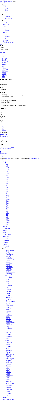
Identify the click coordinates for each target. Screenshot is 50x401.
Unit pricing (6, 247)
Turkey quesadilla (8, 320)
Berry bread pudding (4, 58)
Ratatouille (7, 309)
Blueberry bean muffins (9, 263)
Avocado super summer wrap (9, 277)
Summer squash (8, 221)
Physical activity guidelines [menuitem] (6, 23)
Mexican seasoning (8, 346)
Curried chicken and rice (9, 289)
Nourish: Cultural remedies (6, 236)
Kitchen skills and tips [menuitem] (5, 15)
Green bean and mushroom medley (10, 354)
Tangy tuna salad (8, 338)
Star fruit (7, 191)
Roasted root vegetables (9, 362)
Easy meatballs (8, 292)
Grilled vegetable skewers (9, 355)
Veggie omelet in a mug (9, 274)
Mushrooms (7, 213)
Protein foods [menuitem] (6, 8)
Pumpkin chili (7, 307)
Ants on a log (3, 53)
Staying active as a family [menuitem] (6, 24)
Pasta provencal (8, 303)
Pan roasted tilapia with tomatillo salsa (10, 301)
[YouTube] (25, 151)
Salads (2, 128)
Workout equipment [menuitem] (5, 26)
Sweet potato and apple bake (9, 388)
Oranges (7, 182)
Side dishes (3, 129)
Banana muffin (8, 261)
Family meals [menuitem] (4, 5)
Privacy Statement (31, 158)
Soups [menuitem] (5, 38)
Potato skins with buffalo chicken (10, 359)
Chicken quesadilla (8, 282)
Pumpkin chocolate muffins (5, 71)
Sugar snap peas (8, 220)
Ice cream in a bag (4, 68)
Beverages (3, 125)
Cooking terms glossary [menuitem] (7, 16)
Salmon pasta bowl (8, 311)
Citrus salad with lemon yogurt (9, 328)
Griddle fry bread (8, 256)
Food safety (4, 231)
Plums (7, 187)
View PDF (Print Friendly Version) (4, 136)
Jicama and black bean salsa (9, 345)
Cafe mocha (7, 251)
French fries (7, 353)
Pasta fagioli (7, 302)
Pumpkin (7, 189)
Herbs (7, 208)
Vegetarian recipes (2, 90)
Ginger (7, 206)
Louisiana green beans (8, 357)
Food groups (4, 161)
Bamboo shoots (8, 196)
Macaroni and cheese (8, 298)
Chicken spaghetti (8, 284)
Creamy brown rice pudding (5, 61)
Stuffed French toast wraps (9, 273)
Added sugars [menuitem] (6, 10)
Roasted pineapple (8, 361)
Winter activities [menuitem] (6, 21)
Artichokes (7, 195)
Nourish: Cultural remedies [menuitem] (6, 19)
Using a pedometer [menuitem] (5, 25)
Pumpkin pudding (4, 72)
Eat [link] (2, 4)
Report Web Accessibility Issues (36, 158)
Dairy (5, 162)
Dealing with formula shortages (6, 398)
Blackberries (7, 167)
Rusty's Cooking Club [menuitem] (5, 40)
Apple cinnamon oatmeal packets (10, 259)
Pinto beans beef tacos (8, 304)
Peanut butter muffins (8, 257)
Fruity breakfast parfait (8, 268)
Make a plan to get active (6, 239)
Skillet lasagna (7, 312)
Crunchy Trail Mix (4, 62)
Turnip (7, 224)
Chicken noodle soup (8, 393)
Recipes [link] (3, 31)
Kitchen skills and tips (5, 232)
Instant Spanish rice (8, 356)
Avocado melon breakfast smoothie (10, 250)
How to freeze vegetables (8, 234)
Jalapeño (7, 209)
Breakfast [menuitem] (6, 34)
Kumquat (7, 178)
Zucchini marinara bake (9, 324)
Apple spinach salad (8, 326)
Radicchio (7, 216)
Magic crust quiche (8, 270)
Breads (2, 126)
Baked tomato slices (8, 349)
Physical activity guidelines (6, 240)
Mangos (7, 181)
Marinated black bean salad (9, 332)
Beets (6, 197)
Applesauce (3, 56)
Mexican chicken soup (8, 394)
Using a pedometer (5, 242)
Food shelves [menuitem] (4, 28)
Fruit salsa (3, 66)
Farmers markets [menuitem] (5, 27)
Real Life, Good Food (2, 2)
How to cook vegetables (7, 233)
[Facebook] (25, 152)
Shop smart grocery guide (6, 245)
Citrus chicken (7, 287)
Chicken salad (7, 283)
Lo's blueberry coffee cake (9, 269)
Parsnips (7, 215)
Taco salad (7, 337)
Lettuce (7, 212)
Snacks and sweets (4, 48)
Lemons (7, 179)
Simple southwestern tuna (9, 336)
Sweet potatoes (8, 222)
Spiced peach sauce (4, 73)
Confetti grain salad (8, 351)
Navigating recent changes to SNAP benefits (8, 399)
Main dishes (3, 127)
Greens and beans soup (8, 297)
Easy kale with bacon (8, 352)
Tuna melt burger (8, 318)
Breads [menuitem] (5, 33)
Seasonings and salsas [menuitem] (7, 36)
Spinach (7, 219)
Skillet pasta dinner (8, 313)
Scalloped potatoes (8, 363)
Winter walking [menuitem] (6, 22)
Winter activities (6, 238)
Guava (7, 175)
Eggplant (7, 205)
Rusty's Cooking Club (5, 397)
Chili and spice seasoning (9, 342)
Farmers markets (5, 244)
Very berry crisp (3, 77)
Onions (7, 214)
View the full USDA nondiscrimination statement (6, 148)
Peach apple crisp (4, 70)
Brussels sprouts (8, 199)
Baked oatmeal (8, 260)
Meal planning (5, 235)
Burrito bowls (7, 281)
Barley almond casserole (9, 350)
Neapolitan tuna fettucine (9, 300)
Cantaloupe (7, 169)
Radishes (7, 217)
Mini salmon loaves (8, 299)
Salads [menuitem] (5, 35)
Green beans (7, 207)
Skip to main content (2, 0)
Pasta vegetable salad (8, 334)
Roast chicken (7, 310)
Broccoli (7, 198)
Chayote (7, 202)
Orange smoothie (8, 253)
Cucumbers (7, 204)
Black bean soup (8, 392)
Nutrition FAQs (5, 230)
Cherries (7, 170)
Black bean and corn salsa (9, 341)
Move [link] (2, 20)
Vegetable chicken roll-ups (9, 321)
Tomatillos (7, 223)
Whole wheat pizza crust (9, 258)
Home (2, 159)
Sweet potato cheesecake (5, 75)
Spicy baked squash (4, 74)
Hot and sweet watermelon (5, 67)
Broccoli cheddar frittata (9, 266)
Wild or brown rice (8, 366)
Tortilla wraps (3, 76)
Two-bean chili (8, 395)
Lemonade (7, 252)
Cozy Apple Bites (4, 60)
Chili (6, 286)
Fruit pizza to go (4, 65)
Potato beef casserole (8, 306)
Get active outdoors (5, 237)
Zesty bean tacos (8, 323)
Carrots (7, 200)
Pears (6, 185)
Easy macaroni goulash (8, 291)
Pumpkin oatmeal (8, 271)
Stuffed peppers (8, 317)
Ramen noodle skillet (8, 308)
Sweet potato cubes (8, 364)
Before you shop (7, 246)
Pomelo (7, 188)
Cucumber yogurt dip (8, 344)
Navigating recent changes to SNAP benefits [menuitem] (8, 42)
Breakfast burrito (8, 265)
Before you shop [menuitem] (7, 29)
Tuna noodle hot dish (8, 319)
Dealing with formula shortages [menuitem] (6, 41)
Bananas (7, 166)
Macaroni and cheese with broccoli (10, 358)
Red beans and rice (8, 360)
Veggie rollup (7, 390)
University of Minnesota (7, 158)
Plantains (7, 186)
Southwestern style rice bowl (9, 314)
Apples (7, 164)
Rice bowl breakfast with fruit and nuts (10, 272)
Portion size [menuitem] (6, 12)
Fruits (5, 163)
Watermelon (7, 193)
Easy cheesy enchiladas (9, 290)
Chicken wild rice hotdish (9, 285)
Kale (6, 210)
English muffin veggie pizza (9, 267)
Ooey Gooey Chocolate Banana (5, 69)
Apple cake (3, 54)
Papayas (7, 183)
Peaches (7, 184)
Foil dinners (7, 294)
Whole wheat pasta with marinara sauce (10, 322)
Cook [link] (2, 14)
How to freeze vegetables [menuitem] (8, 17)
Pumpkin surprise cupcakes (9, 386)
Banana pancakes (8, 262)
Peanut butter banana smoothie (9, 254)
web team (12, 147)
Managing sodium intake (7, 228)
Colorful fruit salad (4, 59)
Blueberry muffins (8, 264)
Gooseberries (7, 173)
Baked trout (7, 279)
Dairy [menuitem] (5, 6)
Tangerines (7, 192)
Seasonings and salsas (7, 340)
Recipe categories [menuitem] (5, 32)
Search (14, 1)
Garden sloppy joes (8, 296)
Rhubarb (7, 190)
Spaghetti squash (8, 218)
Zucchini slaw (7, 339)
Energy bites (3, 63)
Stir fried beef (7, 316)
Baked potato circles (8, 348)
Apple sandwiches (4, 55)
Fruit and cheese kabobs (4, 64)
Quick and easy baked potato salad (10, 335)
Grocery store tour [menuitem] (7, 30)
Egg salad (7, 330)
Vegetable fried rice (8, 365)
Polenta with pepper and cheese (9, 305)
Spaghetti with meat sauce (9, 315)
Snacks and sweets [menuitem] (7, 37)
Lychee (7, 180)
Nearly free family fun (7, 241)
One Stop (3, 156)
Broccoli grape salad (8, 327)
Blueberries (7, 168)
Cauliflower (7, 201)
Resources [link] (3, 39)
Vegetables (6, 194)
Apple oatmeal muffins (8, 255)
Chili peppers (7, 203)
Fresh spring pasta (8, 295)
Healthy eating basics (5, 226)
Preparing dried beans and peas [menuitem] (8, 18)
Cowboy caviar (8, 343)
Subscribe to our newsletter (3, 153)
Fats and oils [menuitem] (6, 7)
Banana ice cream (4, 57)
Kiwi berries (7, 177)
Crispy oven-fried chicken (9, 288)
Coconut (7, 171)
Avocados (7, 165)
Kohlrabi (7, 211)
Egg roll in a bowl (8, 293)
